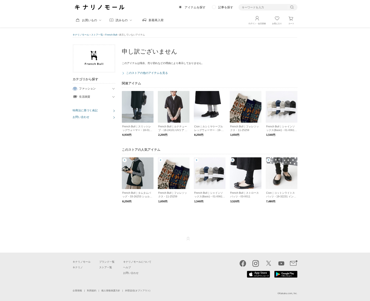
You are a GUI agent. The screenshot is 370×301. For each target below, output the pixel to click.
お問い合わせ (81, 117)
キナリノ (78, 267)
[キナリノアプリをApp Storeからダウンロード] (258, 276)
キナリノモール (81, 34)
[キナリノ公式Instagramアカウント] (255, 263)
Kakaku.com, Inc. (288, 293)
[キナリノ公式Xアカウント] (268, 263)
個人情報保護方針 (110, 290)
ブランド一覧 (107, 261)
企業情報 (77, 290)
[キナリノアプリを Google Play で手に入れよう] (285, 276)
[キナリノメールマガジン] (293, 263)
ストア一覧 (97, 34)
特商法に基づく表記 (85, 110)
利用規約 (91, 290)
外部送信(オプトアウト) (137, 290)
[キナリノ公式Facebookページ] (243, 263)
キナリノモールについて (137, 261)
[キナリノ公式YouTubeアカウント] (281, 263)
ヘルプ (127, 267)
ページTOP (188, 238)
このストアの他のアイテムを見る (147, 73)
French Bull (111, 34)
